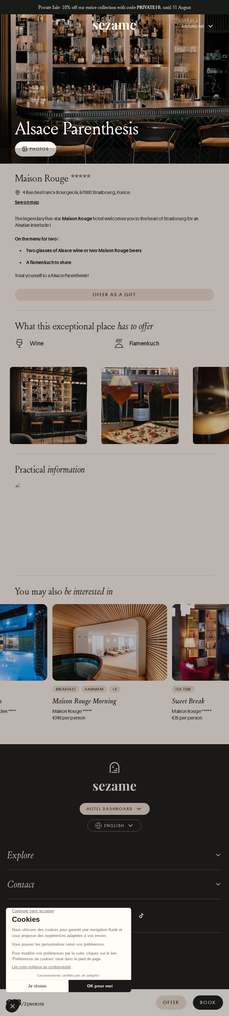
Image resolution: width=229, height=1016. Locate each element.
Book (208, 1002)
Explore (20, 855)
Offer (171, 1002)
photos (39, 149)
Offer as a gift (115, 294)
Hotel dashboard (110, 809)
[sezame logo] (114, 26)
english (119, 827)
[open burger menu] (22, 26)
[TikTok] (141, 916)
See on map (27, 202)
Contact (20, 884)
